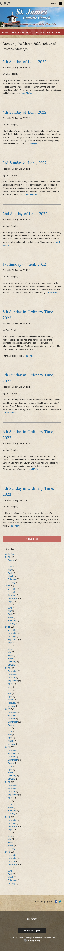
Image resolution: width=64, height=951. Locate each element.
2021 (7, 747)
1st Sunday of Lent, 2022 (24, 264)
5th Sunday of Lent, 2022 (24, 61)
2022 (7, 709)
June (10, 566)
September (13, 598)
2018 (7, 851)
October (11, 594)
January (11, 582)
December (12, 588)
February (12, 579)
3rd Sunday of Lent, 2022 (25, 162)
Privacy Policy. (34, 940)
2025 (7, 585)
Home (5, 32)
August (11, 560)
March (10, 575)
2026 (7, 557)
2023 (7, 667)
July (9, 563)
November (12, 591)
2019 (7, 816)
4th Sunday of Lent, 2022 (24, 112)
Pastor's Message (21, 32)
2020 (7, 781)
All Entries (9, 553)
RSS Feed (32, 538)
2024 (7, 626)
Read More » (26, 92)
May (10, 569)
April (10, 572)
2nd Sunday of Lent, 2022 (25, 213)
